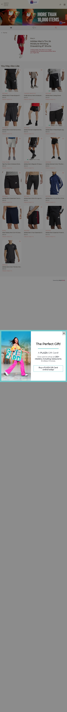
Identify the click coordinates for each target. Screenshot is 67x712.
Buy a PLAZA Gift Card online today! (48, 368)
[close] (64, 333)
